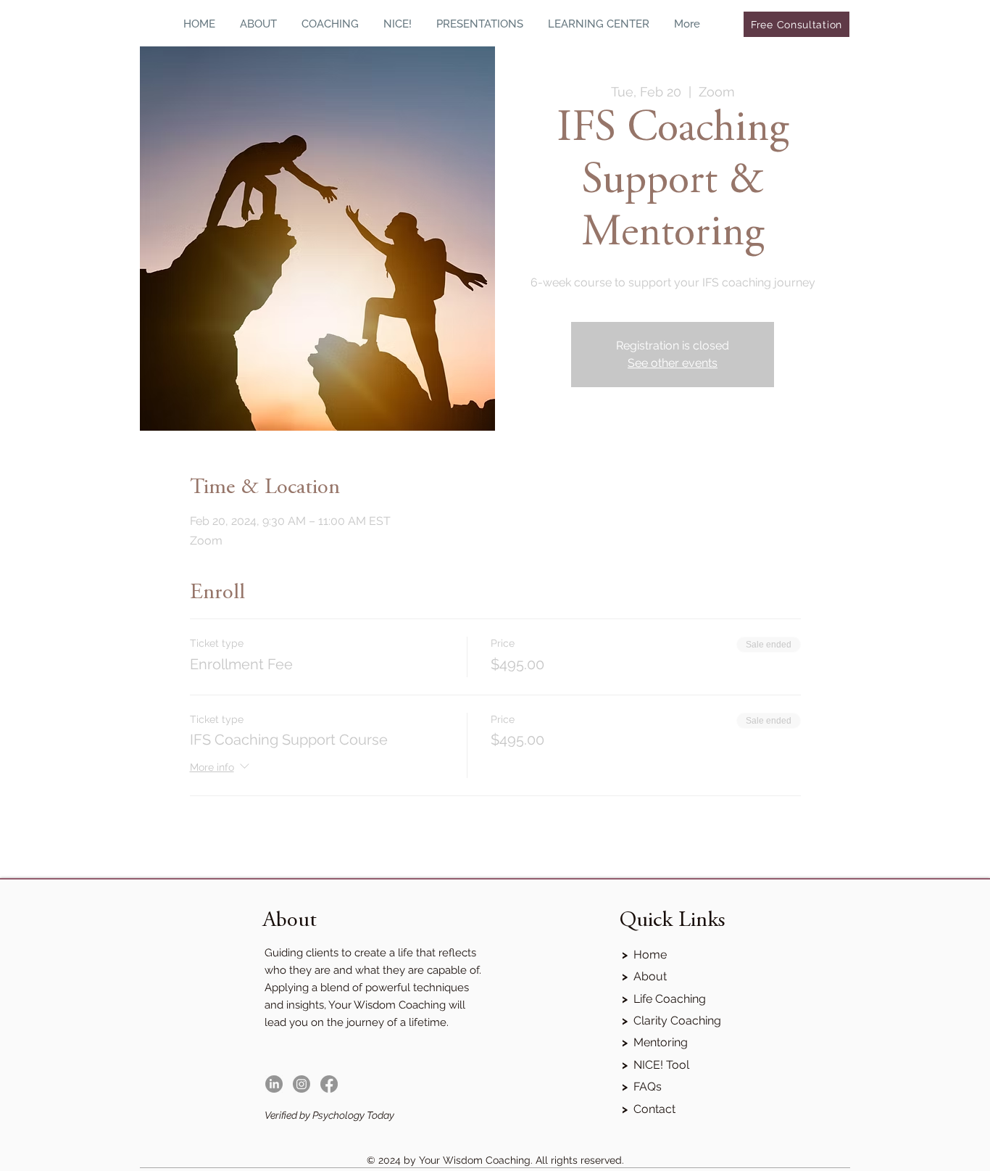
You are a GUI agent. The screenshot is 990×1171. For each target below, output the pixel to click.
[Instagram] (301, 1084)
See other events (672, 363)
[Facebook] (329, 1084)
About (644, 976)
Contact (648, 1109)
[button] (329, 24)
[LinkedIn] (274, 1084)
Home (644, 954)
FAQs (642, 1086)
